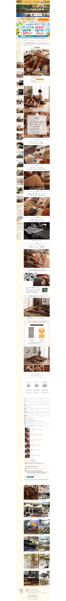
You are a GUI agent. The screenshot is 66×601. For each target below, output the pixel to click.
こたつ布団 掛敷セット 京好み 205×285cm (36, 429)
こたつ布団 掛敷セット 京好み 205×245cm (37, 434)
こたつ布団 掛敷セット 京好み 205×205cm (37, 439)
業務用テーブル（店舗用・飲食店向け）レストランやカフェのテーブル (35, 586)
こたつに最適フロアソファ (19, 50)
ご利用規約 (24, 3)
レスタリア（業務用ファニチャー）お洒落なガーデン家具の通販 (34, 534)
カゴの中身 (41, 3)
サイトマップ (47, 3)
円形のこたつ (18, 47)
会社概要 (19, 3)
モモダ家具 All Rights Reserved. (34, 599)
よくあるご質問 (30, 3)
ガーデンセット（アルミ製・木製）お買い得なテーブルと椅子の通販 (34, 500)
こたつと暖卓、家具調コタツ (31, 40)
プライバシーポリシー (19, 59)
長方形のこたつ (19, 44)
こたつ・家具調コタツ (18, 41)
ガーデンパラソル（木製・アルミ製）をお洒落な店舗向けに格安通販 (34, 517)
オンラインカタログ (19, 56)
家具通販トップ (26, 40)
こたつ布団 (37, 40)
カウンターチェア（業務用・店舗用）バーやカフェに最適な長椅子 (34, 551)
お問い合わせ (35, 3)
